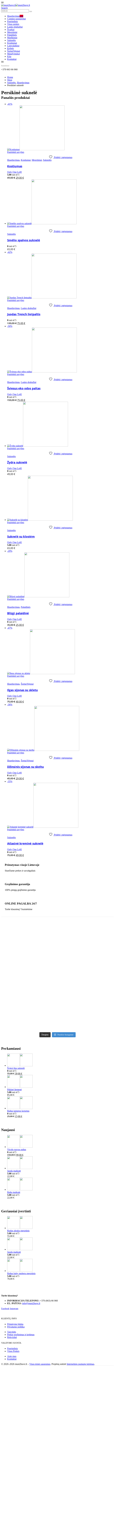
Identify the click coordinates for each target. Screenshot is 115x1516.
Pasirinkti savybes (15, 152)
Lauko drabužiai (15, 27)
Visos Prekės (13, 1351)
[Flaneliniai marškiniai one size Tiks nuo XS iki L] (57, 1014)
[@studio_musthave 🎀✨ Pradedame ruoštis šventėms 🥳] (19, 1012)
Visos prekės (13, 24)
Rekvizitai (12, 1337)
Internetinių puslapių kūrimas (80, 1364)
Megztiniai (12, 32)
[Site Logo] (15, 5)
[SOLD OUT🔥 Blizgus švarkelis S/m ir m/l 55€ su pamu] (19, 996)
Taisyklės (11, 1332)
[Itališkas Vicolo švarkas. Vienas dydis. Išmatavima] (95, 987)
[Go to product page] (60, 202)
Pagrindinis (12, 21)
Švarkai (10, 29)
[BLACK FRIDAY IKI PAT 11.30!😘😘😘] (57, 922)
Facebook (5, 1308)
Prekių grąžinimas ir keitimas (20, 1334)
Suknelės (11, 40)
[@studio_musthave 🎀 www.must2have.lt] (57, 1024)
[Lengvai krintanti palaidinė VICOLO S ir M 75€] (57, 1005)
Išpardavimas (15, 16)
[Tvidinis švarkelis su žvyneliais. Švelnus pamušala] (95, 1014)
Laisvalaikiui (13, 45)
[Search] (30, 11)
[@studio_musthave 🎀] (19, 984)
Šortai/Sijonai (13, 51)
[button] (4, 8)
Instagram (14, 1308)
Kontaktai (11, 59)
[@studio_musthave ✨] (95, 1003)
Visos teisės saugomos (39, 1364)
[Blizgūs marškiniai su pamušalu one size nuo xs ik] (57, 995)
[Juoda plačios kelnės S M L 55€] (95, 993)
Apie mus (11, 1356)
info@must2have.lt (31, 1303)
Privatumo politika (16, 1327)
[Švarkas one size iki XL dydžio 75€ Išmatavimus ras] (19, 1025)
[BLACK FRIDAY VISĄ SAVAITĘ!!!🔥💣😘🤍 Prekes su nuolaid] (95, 935)
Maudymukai (13, 53)
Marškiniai (12, 37)
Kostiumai (12, 43)
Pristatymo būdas (15, 1324)
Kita (9, 56)
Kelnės (10, 48)
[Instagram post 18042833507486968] (57, 985)
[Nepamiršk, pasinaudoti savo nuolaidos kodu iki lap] (19, 924)
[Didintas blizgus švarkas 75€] (19, 1003)
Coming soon (16, 18)
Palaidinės (12, 35)
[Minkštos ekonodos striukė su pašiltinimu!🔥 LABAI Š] (57, 958)
